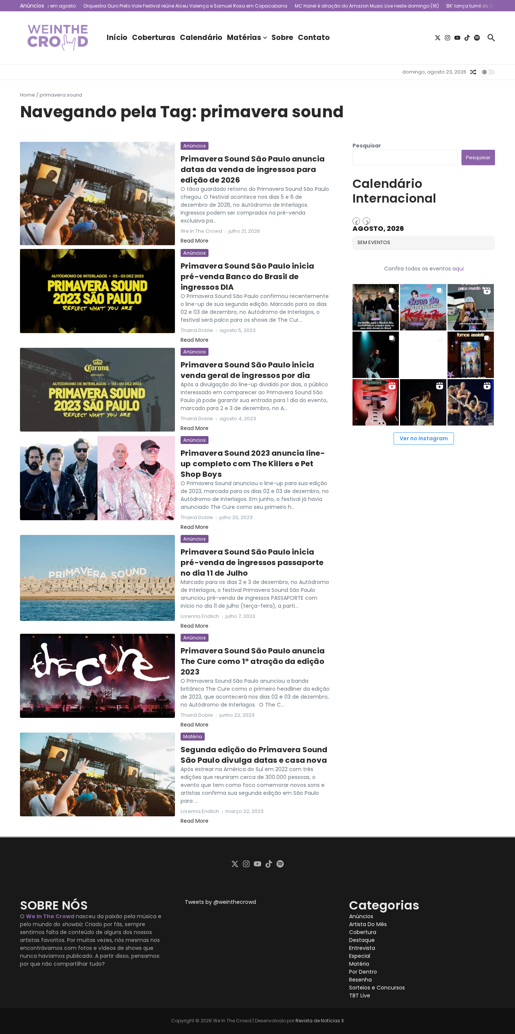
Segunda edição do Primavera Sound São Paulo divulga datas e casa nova (254, 754)
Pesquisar (367, 145)
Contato (314, 37)
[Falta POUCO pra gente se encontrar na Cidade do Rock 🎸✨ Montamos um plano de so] (423, 307)
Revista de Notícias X (320, 1020)
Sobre (282, 37)
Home (27, 94)
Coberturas (153, 37)
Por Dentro (363, 972)
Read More (194, 240)
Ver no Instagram (424, 438)
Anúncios (194, 145)
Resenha (360, 979)
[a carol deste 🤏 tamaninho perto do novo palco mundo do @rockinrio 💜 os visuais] (471, 307)
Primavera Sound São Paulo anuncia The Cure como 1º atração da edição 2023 (253, 661)
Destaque (362, 940)
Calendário (201, 37)
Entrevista (362, 948)
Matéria (192, 736)
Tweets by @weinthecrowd (220, 902)
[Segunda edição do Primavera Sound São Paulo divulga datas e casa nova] (97, 775)
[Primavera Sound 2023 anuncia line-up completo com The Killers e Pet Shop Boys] (97, 478)
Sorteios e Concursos (377, 987)
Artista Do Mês (368, 924)
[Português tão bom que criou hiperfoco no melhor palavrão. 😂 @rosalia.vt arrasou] (423, 402)
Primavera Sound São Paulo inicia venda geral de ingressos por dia (247, 370)
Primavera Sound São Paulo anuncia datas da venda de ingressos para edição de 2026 (253, 169)
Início (117, 37)
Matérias (244, 37)
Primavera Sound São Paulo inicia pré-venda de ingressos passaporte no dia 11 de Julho (252, 562)
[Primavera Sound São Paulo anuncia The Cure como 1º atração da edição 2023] (97, 676)
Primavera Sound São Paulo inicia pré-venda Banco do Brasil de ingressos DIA (247, 276)
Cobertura (362, 932)
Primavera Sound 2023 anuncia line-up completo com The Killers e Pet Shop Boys (253, 463)
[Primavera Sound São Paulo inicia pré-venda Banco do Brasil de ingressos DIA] (97, 291)
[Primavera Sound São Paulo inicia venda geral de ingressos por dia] (97, 390)
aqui (458, 268)
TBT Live (359, 995)
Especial (359, 956)
